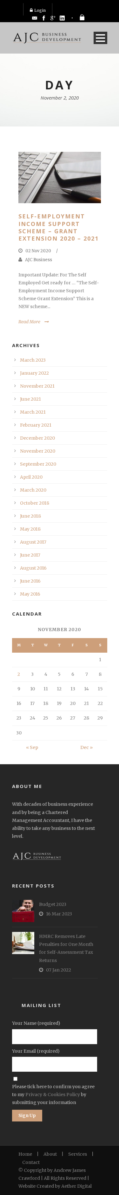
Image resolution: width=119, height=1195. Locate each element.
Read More (29, 322)
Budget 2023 (52, 904)
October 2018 (34, 503)
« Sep (32, 747)
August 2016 (33, 568)
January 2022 (34, 373)
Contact (31, 1162)
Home (25, 1154)
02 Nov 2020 (38, 251)
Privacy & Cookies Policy (52, 1094)
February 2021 (35, 425)
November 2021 (37, 386)
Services (77, 1154)
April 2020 (31, 477)
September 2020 (38, 464)
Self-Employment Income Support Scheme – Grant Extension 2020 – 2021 (58, 227)
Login (40, 10)
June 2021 (30, 399)
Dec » (86, 747)
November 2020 (37, 451)
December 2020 (37, 438)
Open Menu (100, 38)
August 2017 (33, 542)
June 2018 (30, 516)
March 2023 (33, 360)
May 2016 (30, 594)
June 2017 (30, 555)
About (50, 1154)
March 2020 (33, 490)
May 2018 (30, 529)
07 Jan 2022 (58, 970)
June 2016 (30, 581)
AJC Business (38, 259)
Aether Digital (76, 1186)
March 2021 (33, 412)
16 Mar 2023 (59, 914)
